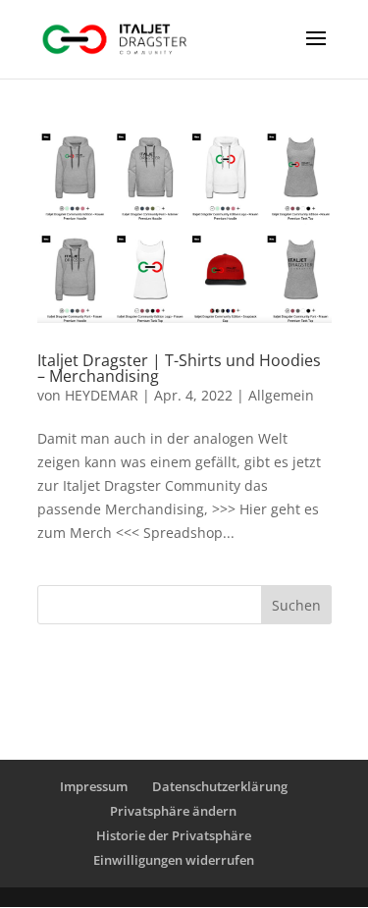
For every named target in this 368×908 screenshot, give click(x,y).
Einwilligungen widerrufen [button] (173, 860)
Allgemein (281, 395)
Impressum (94, 786)
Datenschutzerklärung (220, 786)
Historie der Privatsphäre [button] (173, 835)
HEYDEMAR (101, 395)
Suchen (296, 605)
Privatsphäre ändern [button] (173, 811)
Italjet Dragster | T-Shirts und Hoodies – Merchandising (179, 368)
